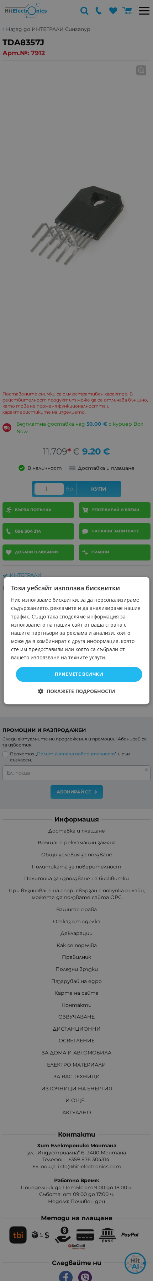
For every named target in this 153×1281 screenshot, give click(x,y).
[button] (76, 691)
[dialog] (76, 640)
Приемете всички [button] (79, 674)
